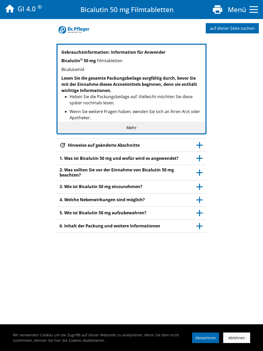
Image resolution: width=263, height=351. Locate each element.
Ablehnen (236, 337)
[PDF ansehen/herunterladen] (217, 9)
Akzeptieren (205, 337)
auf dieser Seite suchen (232, 28)
